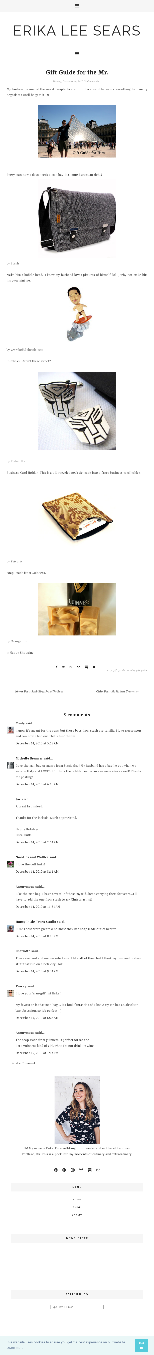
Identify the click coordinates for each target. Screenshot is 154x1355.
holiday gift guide (137, 670)
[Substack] (90, 1170)
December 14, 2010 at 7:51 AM (37, 842)
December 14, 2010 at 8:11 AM (37, 871)
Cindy (20, 723)
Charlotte (23, 951)
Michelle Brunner (29, 758)
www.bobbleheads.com (27, 350)
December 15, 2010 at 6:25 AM (37, 1018)
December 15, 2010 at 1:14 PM (37, 1053)
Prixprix (16, 561)
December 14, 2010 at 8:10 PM (37, 936)
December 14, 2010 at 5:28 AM (37, 743)
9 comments (92, 81)
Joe (18, 799)
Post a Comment (23, 1063)
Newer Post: (39, 691)
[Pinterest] (64, 1170)
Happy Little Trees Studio (36, 922)
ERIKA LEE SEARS (77, 30)
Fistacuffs (18, 461)
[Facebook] (56, 1170)
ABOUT (77, 1215)
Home (77, 1199)
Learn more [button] (14, 1347)
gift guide (119, 670)
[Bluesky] (81, 1170)
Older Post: (117, 691)
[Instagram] (73, 1170)
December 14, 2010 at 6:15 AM (37, 784)
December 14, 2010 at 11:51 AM (38, 907)
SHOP (77, 1207)
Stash (15, 263)
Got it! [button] (141, 1345)
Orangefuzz (19, 641)
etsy (109, 670)
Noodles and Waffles (32, 857)
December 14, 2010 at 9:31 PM (37, 971)
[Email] (98, 1170)
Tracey (21, 986)
